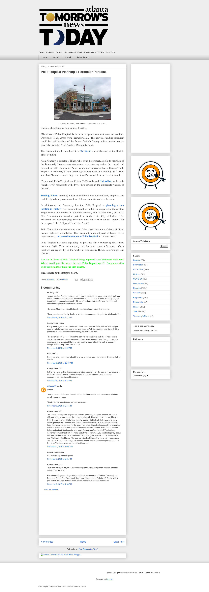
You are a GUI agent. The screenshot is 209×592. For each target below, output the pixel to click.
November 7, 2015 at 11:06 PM (60, 447)
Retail (135, 307)
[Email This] (81, 279)
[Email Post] (76, 280)
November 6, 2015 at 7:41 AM (59, 318)
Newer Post (47, 542)
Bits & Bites (138, 269)
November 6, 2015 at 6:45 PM (59, 406)
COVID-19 (137, 279)
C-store (136, 274)
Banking (136, 260)
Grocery (136, 293)
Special (136, 311)
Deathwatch (138, 283)
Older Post (118, 542)
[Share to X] (86, 279)
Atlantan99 (63, 280)
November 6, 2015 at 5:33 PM (59, 381)
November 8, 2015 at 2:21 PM (59, 459)
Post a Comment (51, 490)
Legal (68, 57)
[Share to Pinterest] (92, 279)
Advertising (82, 57)
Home (44, 57)
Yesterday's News (141, 316)
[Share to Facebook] (89, 279)
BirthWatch (138, 265)
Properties (137, 297)
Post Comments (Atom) (88, 549)
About (56, 57)
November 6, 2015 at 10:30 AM (60, 363)
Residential (138, 302)
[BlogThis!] (83, 279)
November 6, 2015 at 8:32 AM (59, 348)
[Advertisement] (82, 515)
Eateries (50, 280)
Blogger (109, 579)
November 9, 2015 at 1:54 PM (59, 484)
